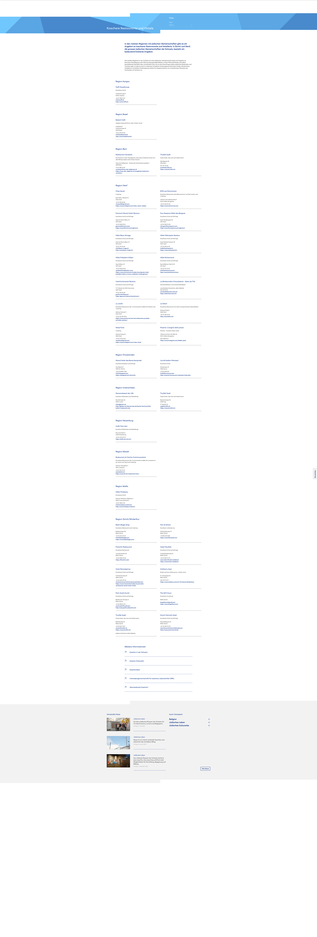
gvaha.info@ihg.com (122, 294)
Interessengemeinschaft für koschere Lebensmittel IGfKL (152, 678)
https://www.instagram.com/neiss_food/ (128, 342)
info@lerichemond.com (167, 270)
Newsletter (315, 474)
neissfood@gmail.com (122, 340)
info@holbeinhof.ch (122, 134)
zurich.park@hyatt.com (123, 606)
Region (170, 22)
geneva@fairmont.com (123, 226)
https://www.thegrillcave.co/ (169, 604)
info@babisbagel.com (122, 537)
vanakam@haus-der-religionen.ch (126, 169)
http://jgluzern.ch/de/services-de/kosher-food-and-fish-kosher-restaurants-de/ (133, 407)
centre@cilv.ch (120, 472)
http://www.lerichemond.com (169, 272)
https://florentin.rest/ (122, 560)
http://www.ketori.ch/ (167, 316)
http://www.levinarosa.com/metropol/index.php (175, 375)
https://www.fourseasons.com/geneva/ (172, 228)
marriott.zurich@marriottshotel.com (171, 628)
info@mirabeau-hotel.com (124, 505)
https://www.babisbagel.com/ (125, 539)
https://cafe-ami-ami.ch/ (123, 439)
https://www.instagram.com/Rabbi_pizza (173, 340)
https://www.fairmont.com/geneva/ (127, 228)
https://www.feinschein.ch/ (168, 537)
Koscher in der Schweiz (139, 652)
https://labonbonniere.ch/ (168, 293)
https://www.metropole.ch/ (168, 250)
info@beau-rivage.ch (122, 248)
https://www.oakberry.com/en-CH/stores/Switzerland (177, 582)
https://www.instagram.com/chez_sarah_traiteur (131, 206)
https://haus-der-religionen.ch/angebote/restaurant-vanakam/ (132, 172)
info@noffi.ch (120, 100)
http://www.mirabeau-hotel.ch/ (125, 506)
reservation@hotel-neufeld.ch (169, 560)
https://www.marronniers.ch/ (169, 206)
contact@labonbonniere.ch (168, 292)
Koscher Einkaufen (137, 661)
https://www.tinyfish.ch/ (168, 169)
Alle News (205, 769)
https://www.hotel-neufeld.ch (169, 561)
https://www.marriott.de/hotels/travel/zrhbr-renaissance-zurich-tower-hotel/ (130, 584)
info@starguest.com (122, 373)
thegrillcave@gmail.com (167, 602)
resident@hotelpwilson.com (124, 270)
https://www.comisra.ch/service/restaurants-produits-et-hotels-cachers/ (133, 319)
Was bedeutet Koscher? (139, 687)
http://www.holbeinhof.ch (124, 136)
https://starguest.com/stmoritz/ (126, 375)
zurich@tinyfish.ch (166, 167)
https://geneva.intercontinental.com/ (127, 296)
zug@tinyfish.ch (165, 406)
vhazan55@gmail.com (122, 204)
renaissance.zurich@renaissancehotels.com (129, 582)
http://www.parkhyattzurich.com (126, 608)
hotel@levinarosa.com (167, 373)
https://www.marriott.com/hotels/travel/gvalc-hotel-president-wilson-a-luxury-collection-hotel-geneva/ (132, 273)
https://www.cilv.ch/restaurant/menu (127, 474)
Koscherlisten (135, 670)
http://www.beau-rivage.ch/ (124, 250)
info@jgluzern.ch (121, 404)
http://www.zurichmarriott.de (169, 630)
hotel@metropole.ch (166, 248)
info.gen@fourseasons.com (168, 226)
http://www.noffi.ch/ (122, 102)
